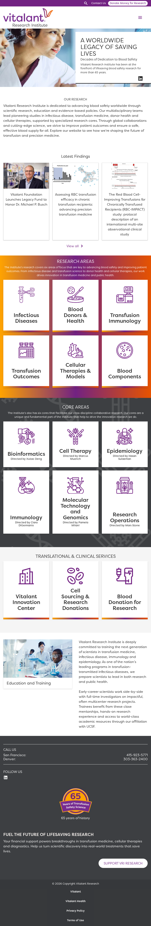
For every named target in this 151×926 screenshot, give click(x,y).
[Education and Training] (37, 664)
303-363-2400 (135, 759)
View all (72, 246)
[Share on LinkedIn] (140, 78)
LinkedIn (5, 777)
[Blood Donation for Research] (125, 590)
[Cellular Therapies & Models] (75, 361)
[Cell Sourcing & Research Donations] (75, 590)
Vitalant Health (76, 901)
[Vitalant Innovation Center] (26, 590)
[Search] (86, 3)
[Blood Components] (125, 361)
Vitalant (75, 891)
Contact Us (98, 3)
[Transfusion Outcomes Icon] (26, 361)
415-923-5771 (137, 755)
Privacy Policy (75, 911)
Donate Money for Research (128, 3)
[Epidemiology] (125, 444)
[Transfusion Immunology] (125, 306)
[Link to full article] (26, 201)
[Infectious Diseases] (26, 306)
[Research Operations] (125, 502)
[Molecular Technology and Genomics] (75, 502)
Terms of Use (75, 920)
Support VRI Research (123, 863)
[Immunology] (26, 502)
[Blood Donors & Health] (75, 306)
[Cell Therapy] (75, 444)
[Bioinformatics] (26, 444)
